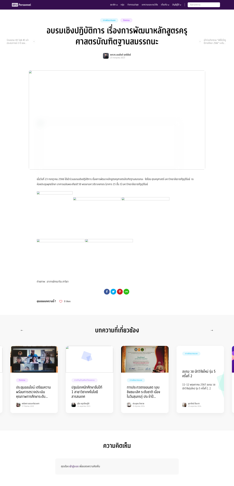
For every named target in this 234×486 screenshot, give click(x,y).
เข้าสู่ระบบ (74, 466)
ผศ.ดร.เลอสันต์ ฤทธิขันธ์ (120, 55)
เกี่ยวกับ (164, 4)
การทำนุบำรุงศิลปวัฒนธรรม (84, 380)
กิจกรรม (126, 20)
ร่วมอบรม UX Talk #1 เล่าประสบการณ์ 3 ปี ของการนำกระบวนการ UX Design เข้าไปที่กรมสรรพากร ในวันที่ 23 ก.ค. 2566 (18, 41)
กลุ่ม (122, 4)
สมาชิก (113, 4)
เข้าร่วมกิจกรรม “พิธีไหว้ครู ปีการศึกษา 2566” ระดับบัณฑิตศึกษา (215, 41)
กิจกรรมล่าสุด (133, 4)
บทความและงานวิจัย (150, 4)
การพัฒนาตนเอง (109, 20)
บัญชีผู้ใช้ (175, 4)
